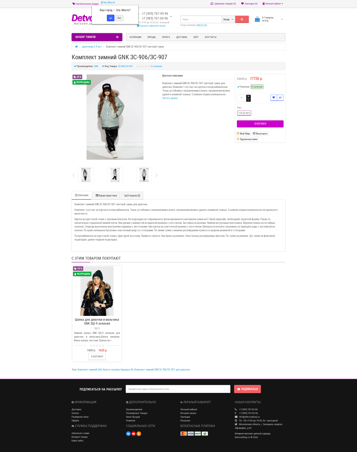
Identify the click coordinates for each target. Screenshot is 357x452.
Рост (239, 107)
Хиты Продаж (133, 416)
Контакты (210, 37)
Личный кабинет (188, 409)
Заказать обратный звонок (152, 25)
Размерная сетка (80, 416)
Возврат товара (80, 436)
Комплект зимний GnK (90, 369)
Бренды (152, 37)
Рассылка (185, 420)
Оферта (75, 420)
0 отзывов (156, 66)
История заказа (188, 413)
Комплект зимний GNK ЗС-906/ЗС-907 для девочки (162, 369)
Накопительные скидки (87, 3)
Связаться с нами (80, 433)
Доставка (181, 37)
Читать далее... (170, 98)
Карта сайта (77, 440)
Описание (83, 195)
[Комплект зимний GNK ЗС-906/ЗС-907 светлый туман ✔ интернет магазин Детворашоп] (86, 175)
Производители (134, 409)
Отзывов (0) (133, 195)
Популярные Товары (136, 413)
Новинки (130, 420)
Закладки (185, 416)
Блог (196, 37)
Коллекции (135, 37)
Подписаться (250, 389)
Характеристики (108, 195)
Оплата (166, 37)
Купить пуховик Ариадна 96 (118, 369)
